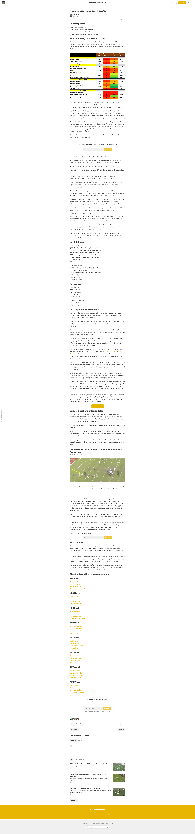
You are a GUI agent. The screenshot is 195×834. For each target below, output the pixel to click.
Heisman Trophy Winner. (76, 766)
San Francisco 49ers (76, 631)
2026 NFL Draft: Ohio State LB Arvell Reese (85, 788)
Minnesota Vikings (76, 604)
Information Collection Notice (97, 713)
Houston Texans (75, 671)
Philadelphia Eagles (76, 586)
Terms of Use (105, 711)
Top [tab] (71, 759)
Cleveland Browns (76, 660)
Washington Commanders (78, 589)
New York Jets (74, 648)
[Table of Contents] (2, 417)
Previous (75, 729)
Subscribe (182, 3)
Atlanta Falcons (75, 611)
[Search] (172, 2)
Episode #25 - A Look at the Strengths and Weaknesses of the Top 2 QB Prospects (88, 779)
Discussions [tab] (81, 759)
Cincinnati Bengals (76, 658)
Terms (102, 823)
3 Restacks (87, 718)
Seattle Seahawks (75, 633)
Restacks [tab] (80, 740)
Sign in (190, 3)
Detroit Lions (74, 599)
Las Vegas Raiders (76, 690)
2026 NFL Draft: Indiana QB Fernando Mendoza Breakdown (90, 764)
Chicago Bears (74, 597)
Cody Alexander (111, 351)
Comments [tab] (73, 740)
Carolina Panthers (76, 614)
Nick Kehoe (76, 14)
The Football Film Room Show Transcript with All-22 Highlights (88, 775)
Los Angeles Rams (76, 629)
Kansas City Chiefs (76, 688)
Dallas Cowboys (75, 582)
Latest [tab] (75, 759)
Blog (71, 8)
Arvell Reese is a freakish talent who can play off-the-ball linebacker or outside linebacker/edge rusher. (90, 791)
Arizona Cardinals (76, 626)
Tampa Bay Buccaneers (77, 618)
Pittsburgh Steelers (76, 663)
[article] (97, 767)
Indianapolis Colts (76, 673)
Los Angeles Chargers (77, 692)
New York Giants (75, 584)
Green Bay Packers (76, 601)
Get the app (105, 827)
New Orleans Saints (76, 616)
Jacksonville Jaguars (76, 675)
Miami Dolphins (75, 643)
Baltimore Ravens (75, 656)
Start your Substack (93, 827)
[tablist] (76, 740)
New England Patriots (77, 646)
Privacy (98, 823)
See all (73, 800)
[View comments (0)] (76, 19)
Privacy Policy (109, 713)
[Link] (67, 23)
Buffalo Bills (74, 641)
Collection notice (109, 823)
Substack (90, 830)
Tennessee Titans (75, 678)
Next (120, 729)
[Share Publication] (176, 2)
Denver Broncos (75, 685)
